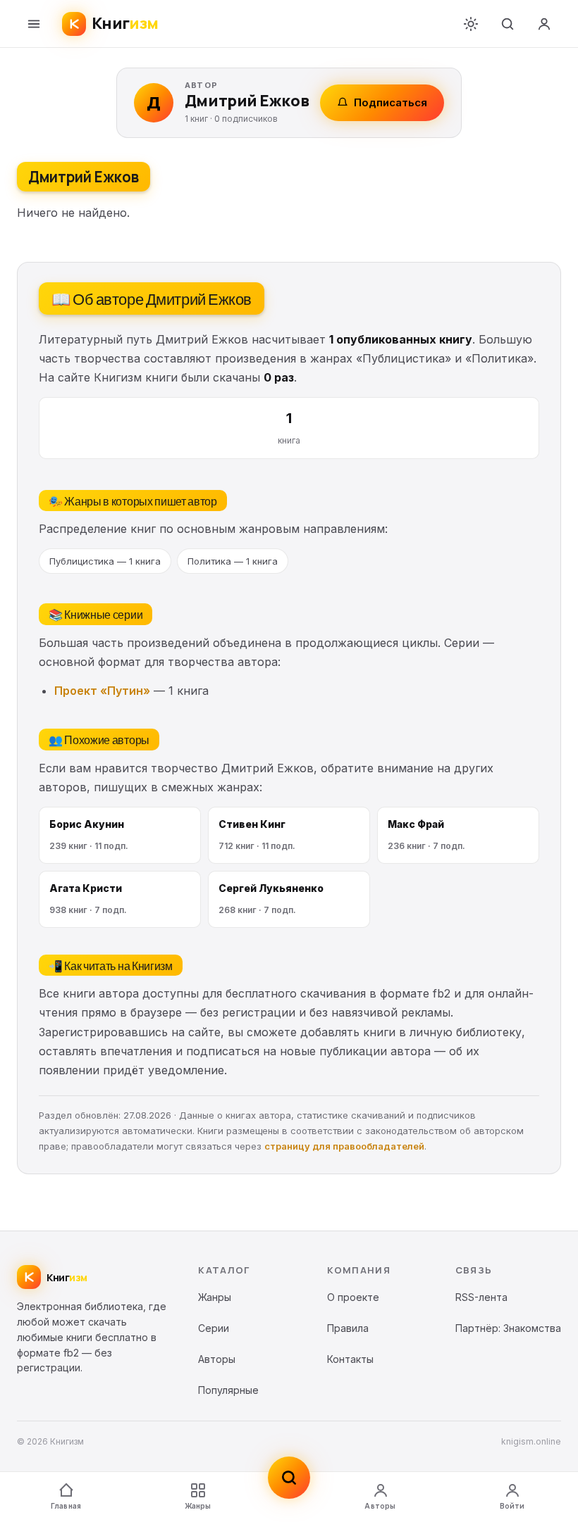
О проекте (353, 1297)
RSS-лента (481, 1297)
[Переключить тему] (471, 24)
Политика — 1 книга (232, 561)
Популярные (228, 1390)
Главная (66, 1506)
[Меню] (34, 24)
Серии (213, 1328)
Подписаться (390, 102)
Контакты (350, 1359)
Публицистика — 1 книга (105, 561)
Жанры (198, 1506)
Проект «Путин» (102, 691)
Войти (512, 1506)
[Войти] (544, 24)
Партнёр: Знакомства (508, 1328)
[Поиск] (507, 24)
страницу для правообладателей (344, 1146)
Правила (348, 1328)
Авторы (379, 1506)
